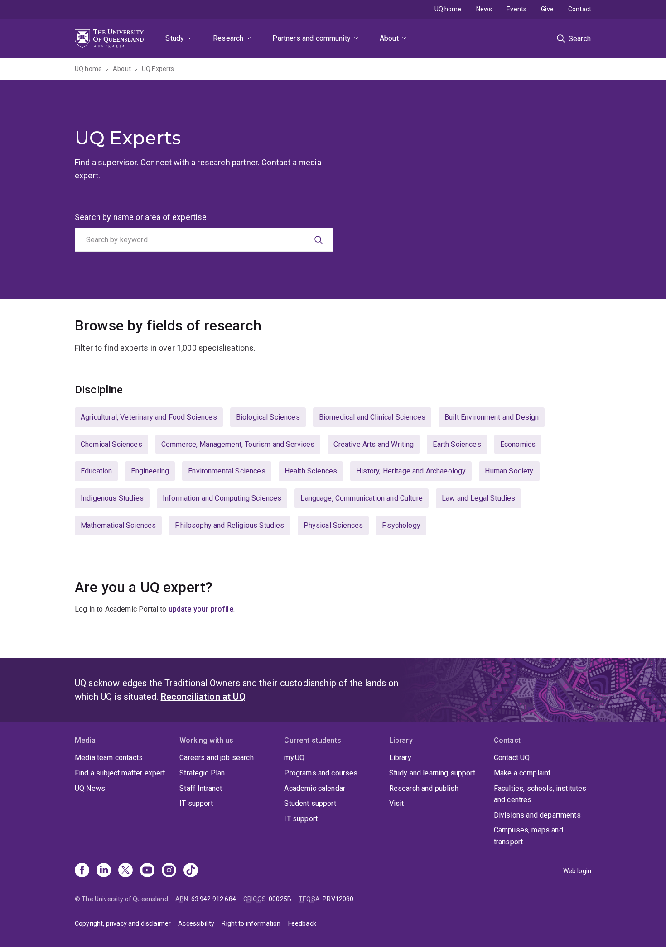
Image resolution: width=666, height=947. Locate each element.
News (484, 9)
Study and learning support (432, 773)
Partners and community (311, 38)
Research (228, 38)
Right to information (251, 923)
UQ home (448, 9)
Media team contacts (109, 757)
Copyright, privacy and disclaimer (123, 923)
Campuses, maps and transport (528, 836)
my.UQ (294, 757)
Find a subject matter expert (120, 773)
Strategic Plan (202, 773)
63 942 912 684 (213, 899)
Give (547, 9)
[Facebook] (82, 871)
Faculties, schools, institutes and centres (540, 794)
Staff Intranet (200, 788)
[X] (125, 871)
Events (516, 9)
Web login (577, 871)
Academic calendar (314, 788)
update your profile (201, 609)
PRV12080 (338, 899)
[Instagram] (169, 871)
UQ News (90, 788)
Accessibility (196, 923)
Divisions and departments (537, 815)
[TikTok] (190, 871)
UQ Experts (158, 68)
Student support (310, 803)
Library (400, 757)
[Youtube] (147, 871)
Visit (396, 803)
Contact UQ (512, 757)
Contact (579, 9)
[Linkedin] (104, 871)
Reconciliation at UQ (203, 696)
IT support (196, 803)
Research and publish (423, 788)
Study (174, 38)
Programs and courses (320, 773)
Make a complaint (522, 773)
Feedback (302, 923)
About (389, 38)
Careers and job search (216, 757)
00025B (280, 899)
